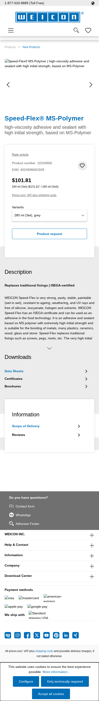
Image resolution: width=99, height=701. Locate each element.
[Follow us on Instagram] (19, 635)
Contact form (25, 506)
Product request (49, 234)
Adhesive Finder (27, 524)
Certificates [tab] (14, 379)
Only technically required (65, 681)
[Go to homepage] (49, 17)
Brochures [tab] (13, 386)
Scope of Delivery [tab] (26, 426)
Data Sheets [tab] (14, 371)
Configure (26, 681)
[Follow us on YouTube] (48, 635)
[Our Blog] (9, 635)
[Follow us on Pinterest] (58, 635)
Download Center (18, 576)
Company (12, 565)
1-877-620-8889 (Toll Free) (24, 3)
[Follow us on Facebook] (29, 635)
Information (14, 555)
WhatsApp (23, 515)
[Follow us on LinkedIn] (67, 635)
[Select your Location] (92, 3)
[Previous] (8, 84)
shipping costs (44, 651)
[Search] (76, 30)
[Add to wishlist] (82, 165)
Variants (18, 207)
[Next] (90, 84)
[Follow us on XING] (75, 635)
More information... (56, 672)
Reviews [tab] (18, 435)
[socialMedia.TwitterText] (38, 635)
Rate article (20, 154)
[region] (49, 85)
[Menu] (11, 30)
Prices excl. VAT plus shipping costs (34, 195)
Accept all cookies (51, 694)
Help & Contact (16, 544)
